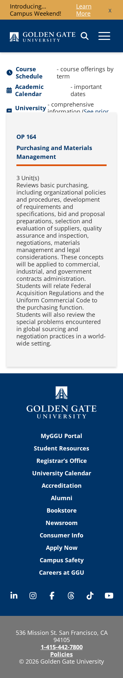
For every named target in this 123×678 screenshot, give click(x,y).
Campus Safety (62, 560)
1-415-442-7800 (62, 647)
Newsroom (62, 523)
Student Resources (61, 448)
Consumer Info (61, 535)
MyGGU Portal (61, 436)
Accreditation (62, 485)
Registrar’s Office (61, 461)
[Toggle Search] (85, 36)
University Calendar (61, 473)
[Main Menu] (104, 36)
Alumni (61, 498)
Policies (61, 654)
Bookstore (62, 510)
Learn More (84, 9)
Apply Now (61, 547)
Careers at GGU (61, 572)
